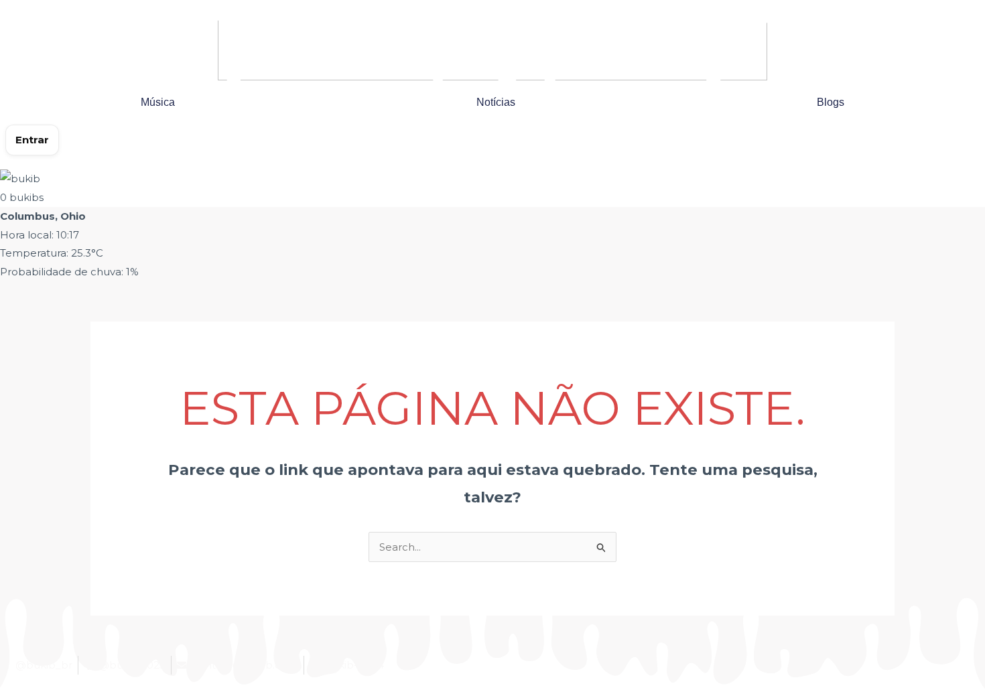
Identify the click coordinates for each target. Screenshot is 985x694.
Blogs (830, 102)
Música (158, 102)
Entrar (32, 139)
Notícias (495, 102)
